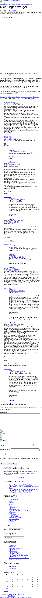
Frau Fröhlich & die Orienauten (18, 555)
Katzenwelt (12, 512)
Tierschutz (12, 521)
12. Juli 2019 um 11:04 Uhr (12, 139)
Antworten (7, 136)
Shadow (11, 502)
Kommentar (4, 413)
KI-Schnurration (13, 499)
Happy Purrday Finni (26, 490)
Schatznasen (13, 551)
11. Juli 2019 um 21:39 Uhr (17, 291)
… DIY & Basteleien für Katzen (18, 510)
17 (7, 584)
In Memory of (13, 4)
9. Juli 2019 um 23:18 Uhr (12, 165)
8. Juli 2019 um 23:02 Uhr (12, 325)
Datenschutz (21, 4)
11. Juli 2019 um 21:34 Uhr (17, 371)
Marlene (11, 513)
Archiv (6, 529)
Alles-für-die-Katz (14, 509)
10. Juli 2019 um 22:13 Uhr (17, 247)
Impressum (28, 4)
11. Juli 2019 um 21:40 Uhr (17, 257)
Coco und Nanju (14, 552)
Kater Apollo (12, 556)
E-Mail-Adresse (5, 449)
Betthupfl (36, 97)
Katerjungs (3, 97)
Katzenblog (12, 520)
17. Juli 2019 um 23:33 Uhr (17, 152)
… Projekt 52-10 (14, 515)
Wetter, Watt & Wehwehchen (23, 485)
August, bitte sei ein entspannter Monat (24, 487)
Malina (6, 138)
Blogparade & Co (14, 519)
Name (2, 445)
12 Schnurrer (17, 11)
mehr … (2, 442)
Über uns (6, 4)
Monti (10, 11)
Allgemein (12, 508)
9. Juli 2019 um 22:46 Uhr (12, 222)
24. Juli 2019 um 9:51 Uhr (12, 103)
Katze (9, 97)
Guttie (18, 97)
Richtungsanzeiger (26, 97)
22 (32, 584)
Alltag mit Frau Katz (15, 559)
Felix (10, 501)
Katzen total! (13, 549)
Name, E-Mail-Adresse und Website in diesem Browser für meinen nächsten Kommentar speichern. (19, 459)
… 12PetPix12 (13, 516)
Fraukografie (8, 102)
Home (2, 4)
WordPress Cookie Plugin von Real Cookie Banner (15, 597)
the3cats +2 (12, 545)
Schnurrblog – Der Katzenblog (14, 594)
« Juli (6, 591)
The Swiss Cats (14, 554)
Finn (10, 506)
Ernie (10, 503)
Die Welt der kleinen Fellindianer (19, 558)
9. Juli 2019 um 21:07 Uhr (12, 270)
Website (2, 454)
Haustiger (12, 547)
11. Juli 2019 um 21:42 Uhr (17, 199)
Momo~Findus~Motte (15, 517)
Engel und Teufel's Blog (16, 548)
